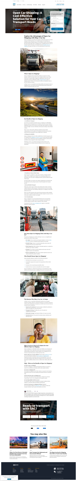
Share (16, 29)
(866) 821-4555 (60, 4)
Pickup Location (54, 17)
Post (13, 29)
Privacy (36, 471)
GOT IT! (9, 479)
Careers (36, 470)
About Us (14, 469)
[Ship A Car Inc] (14, 4)
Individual (21, 469)
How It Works (19, 4)
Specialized (22, 471)
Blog (36, 469)
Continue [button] (56, 28)
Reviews (39, 4)
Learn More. (12, 477)
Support (43, 4)
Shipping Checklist (30, 470)
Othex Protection (30, 471)
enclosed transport (42, 79)
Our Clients (35, 4)
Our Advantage (29, 4)
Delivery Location (55, 20)
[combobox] (57, 26)
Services (24, 4)
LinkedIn (19, 29)
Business (21, 470)
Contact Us (29, 469)
